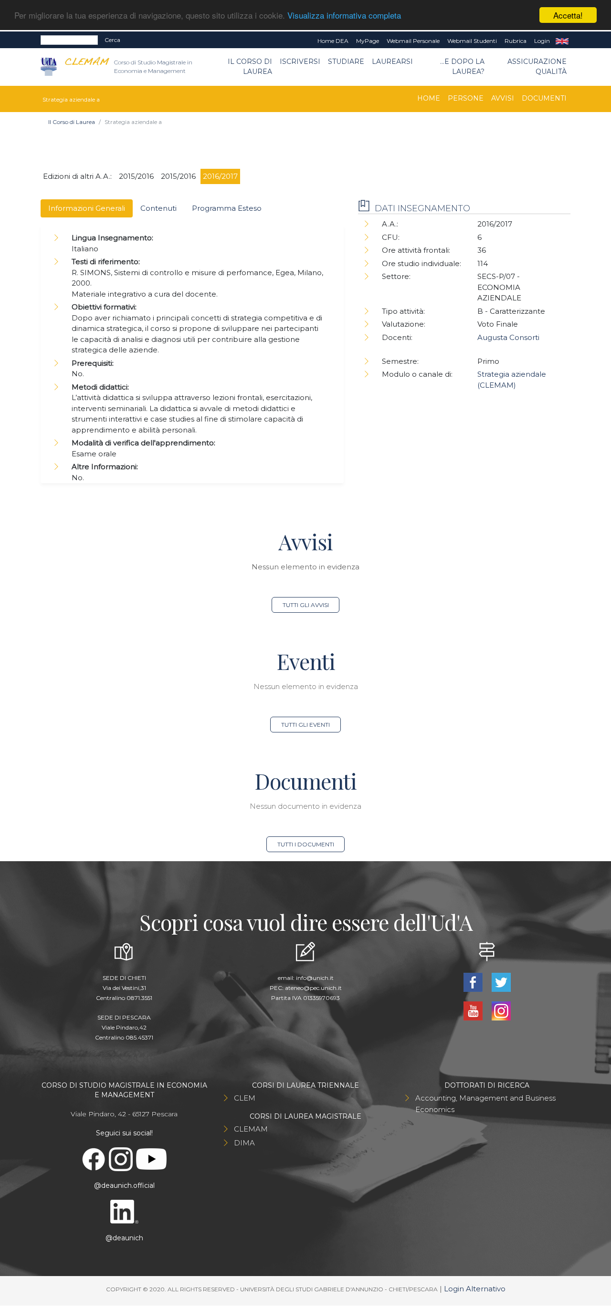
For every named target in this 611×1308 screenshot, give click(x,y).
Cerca (112, 39)
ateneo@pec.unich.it (313, 987)
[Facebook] (474, 981)
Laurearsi (392, 61)
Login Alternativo (475, 1288)
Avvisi (502, 98)
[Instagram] (501, 1010)
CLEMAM (251, 1128)
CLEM (244, 1097)
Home (428, 98)
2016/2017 (220, 176)
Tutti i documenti (305, 844)
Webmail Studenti (472, 40)
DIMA (244, 1142)
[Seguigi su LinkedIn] (124, 1210)
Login (542, 40)
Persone (466, 98)
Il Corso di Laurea (250, 66)
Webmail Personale (413, 40)
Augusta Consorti (508, 337)
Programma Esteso (227, 208)
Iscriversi (300, 61)
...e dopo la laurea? (462, 66)
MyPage (367, 40)
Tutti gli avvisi (306, 604)
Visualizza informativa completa (344, 15)
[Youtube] (474, 1010)
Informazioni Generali (86, 208)
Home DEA (332, 40)
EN (562, 41)
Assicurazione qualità (537, 66)
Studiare (346, 61)
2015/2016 (136, 176)
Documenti (544, 98)
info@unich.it (315, 977)
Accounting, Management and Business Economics (485, 1103)
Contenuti (158, 208)
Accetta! (568, 15)
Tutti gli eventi (305, 724)
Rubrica (516, 40)
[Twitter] (501, 981)
